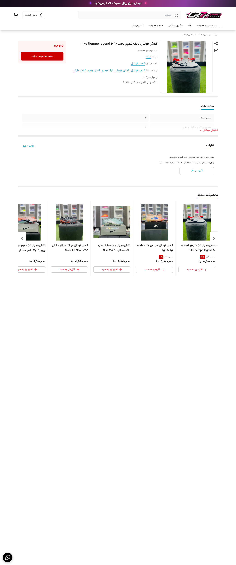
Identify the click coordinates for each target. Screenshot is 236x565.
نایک (148, 57)
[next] (22, 238)
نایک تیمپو (108, 70)
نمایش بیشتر (211, 130)
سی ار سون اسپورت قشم (208, 34)
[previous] (214, 238)
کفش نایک (80, 70)
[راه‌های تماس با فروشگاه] (7, 557)
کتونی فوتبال (138, 70)
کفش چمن (94, 70)
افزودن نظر (28, 146)
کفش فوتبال (188, 34)
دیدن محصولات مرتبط (42, 56)
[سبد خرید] (16, 15)
